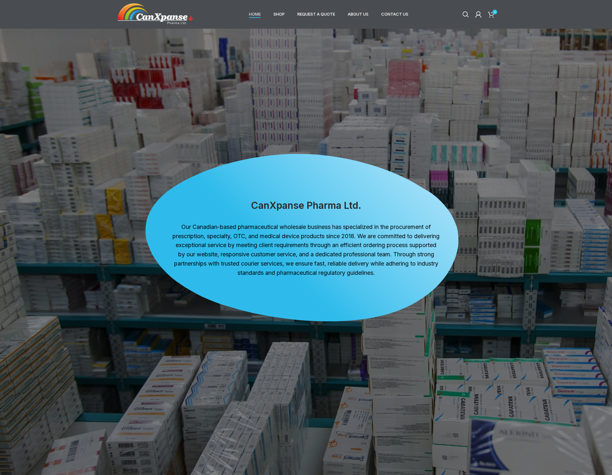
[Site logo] (155, 14)
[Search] (465, 14)
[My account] (478, 14)
